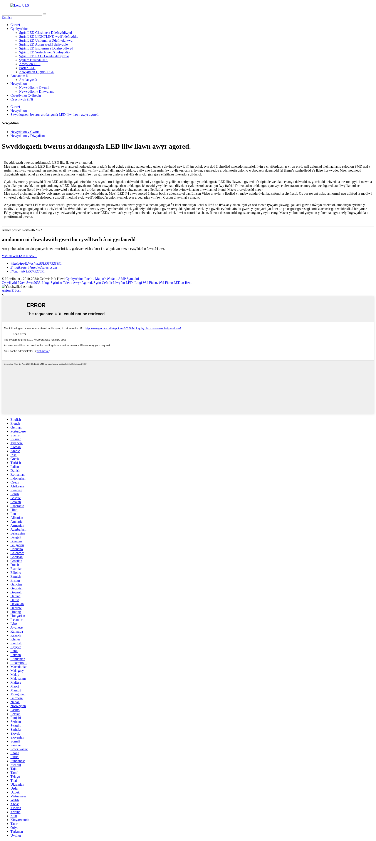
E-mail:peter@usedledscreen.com (33, 267)
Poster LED (27, 68)
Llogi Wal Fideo (145, 282)
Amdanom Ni (19, 76)
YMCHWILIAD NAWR (19, 256)
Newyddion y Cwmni (34, 87)
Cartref (15, 25)
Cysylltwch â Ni (21, 99)
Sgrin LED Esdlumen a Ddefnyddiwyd (46, 48)
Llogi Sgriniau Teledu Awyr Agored (67, 282)
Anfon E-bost (11, 290)
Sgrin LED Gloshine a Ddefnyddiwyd (45, 32)
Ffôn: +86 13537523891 (27, 271)
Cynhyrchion (19, 29)
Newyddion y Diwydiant (36, 91)
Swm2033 (33, 282)
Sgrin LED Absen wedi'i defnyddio (43, 44)
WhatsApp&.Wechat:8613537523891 (36, 263)
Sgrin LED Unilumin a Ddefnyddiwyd (45, 40)
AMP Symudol (128, 279)
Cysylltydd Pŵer (13, 282)
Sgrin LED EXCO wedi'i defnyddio (44, 56)
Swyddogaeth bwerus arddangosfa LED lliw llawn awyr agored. (54, 114)
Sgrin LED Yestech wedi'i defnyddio (44, 52)
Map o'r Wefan (105, 279)
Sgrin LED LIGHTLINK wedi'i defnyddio (48, 36)
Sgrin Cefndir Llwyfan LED (113, 282)
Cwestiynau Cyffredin (25, 95)
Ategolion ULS (29, 64)
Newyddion (18, 83)
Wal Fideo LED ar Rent (175, 282)
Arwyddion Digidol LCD (36, 72)
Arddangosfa (28, 80)
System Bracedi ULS (33, 60)
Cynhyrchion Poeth (78, 279)
